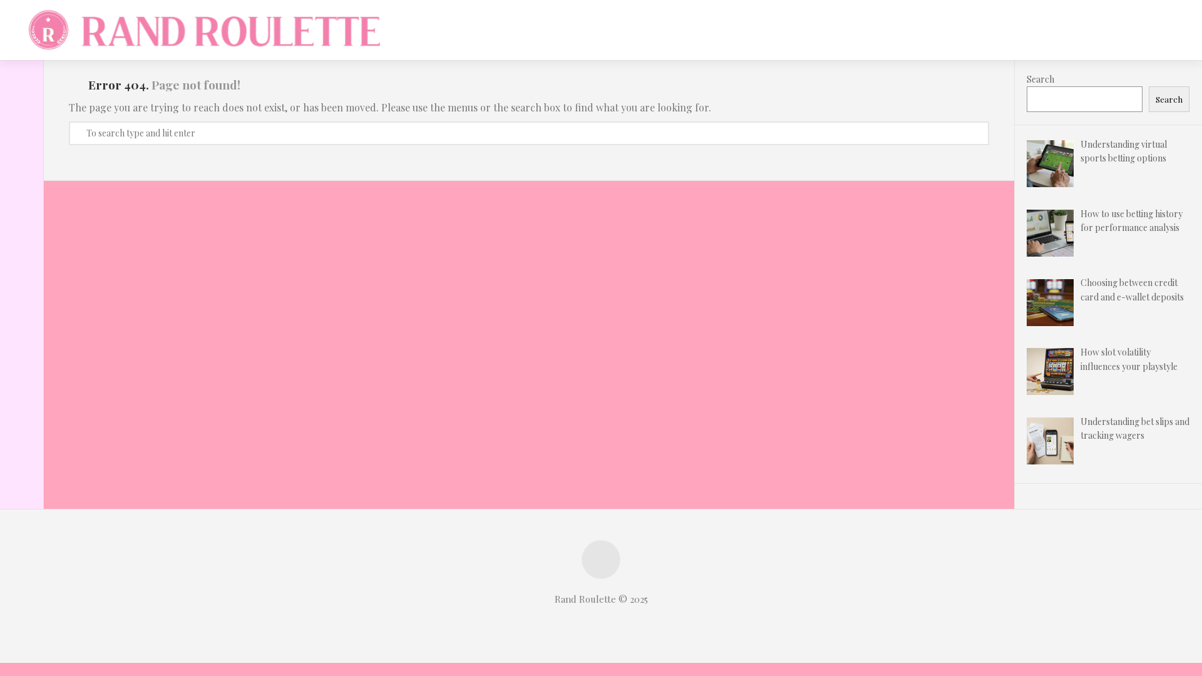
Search (1040, 79)
